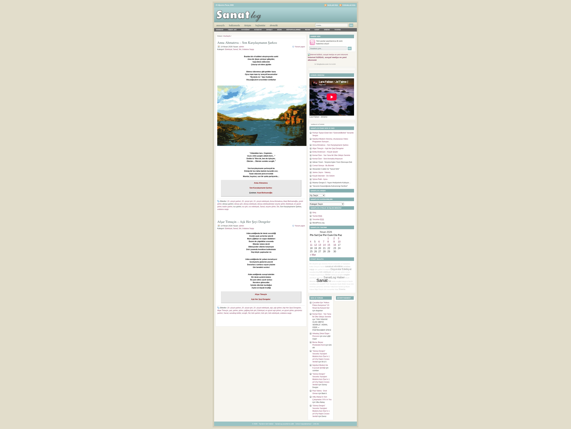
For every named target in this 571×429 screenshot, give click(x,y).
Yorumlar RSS (348, 5)
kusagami (326, 269)
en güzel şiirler (288, 310)
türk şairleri (255, 313)
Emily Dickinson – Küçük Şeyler (325, 152)
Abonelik (274, 25)
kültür (311, 266)
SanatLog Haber (334, 277)
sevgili (244, 313)
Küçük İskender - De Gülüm (323, 176)
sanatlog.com (314, 284)
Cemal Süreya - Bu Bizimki (323, 166)
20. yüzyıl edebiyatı (261, 201)
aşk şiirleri (278, 308)
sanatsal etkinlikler (334, 266)
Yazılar (317, 216)
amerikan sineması (316, 278)
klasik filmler (341, 284)
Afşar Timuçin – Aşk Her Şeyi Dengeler (243, 221)
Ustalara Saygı (248, 49)
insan (348, 284)
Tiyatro (337, 29)
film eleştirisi (313, 264)
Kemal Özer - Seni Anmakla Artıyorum (327, 159)
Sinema (327, 29)
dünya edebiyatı (250, 204)
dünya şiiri (238, 204)
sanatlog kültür (235, 313)
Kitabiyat (258, 29)
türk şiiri (264, 313)
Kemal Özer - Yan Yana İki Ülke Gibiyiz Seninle (331, 155)
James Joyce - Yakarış (321, 172)
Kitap (336, 289)
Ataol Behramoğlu (290, 201)
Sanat (316, 29)
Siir (240, 49)
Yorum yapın (300, 47)
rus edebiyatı (254, 207)
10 (339, 241)
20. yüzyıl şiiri (247, 201)
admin (241, 47)
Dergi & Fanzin (319, 266)
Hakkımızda (234, 25)
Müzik (279, 29)
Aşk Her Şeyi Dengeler (292, 308)
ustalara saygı (223, 209)
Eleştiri (321, 289)
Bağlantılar (260, 25)
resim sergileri (337, 281)
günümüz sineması (323, 287)
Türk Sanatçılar (331, 284)
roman (347, 272)
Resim (307, 29)
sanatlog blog (314, 272)
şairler (235, 310)
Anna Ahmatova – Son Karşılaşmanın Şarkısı (247, 42)
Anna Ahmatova (276, 201)
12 (315, 245)
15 (328, 245)
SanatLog (341, 287)
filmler (327, 275)
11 (311, 245)
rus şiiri (245, 207)
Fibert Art (232, 29)
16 (334, 245)
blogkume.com (322, 64)
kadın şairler (227, 207)
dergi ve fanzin (347, 281)
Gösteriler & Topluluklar (341, 264)
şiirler (241, 310)
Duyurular (336, 269)
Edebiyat (219, 29)
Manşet (269, 29)
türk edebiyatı (273, 313)
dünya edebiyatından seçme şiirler (271, 204)
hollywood (334, 287)
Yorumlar (318, 219)
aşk (271, 308)
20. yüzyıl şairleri (234, 201)
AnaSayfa (220, 25)
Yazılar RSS (332, 5)
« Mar (313, 254)
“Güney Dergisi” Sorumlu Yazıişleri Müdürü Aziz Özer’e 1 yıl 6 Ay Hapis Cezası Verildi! (321, 356)
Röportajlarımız (293, 29)
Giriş (314, 213)
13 (319, 245)
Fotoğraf (245, 29)
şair (230, 310)
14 (324, 245)
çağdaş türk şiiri (250, 310)
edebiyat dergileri (337, 275)
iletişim (247, 25)
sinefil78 (322, 284)
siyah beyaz (320, 275)
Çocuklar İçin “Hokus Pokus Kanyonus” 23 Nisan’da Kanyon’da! (320, 305)
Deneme (325, 264)
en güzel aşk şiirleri (273, 310)
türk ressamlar (329, 289)
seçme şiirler (271, 207)
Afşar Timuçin (222, 310)
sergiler (346, 275)
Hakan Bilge (313, 289)
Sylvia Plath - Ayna (319, 179)
